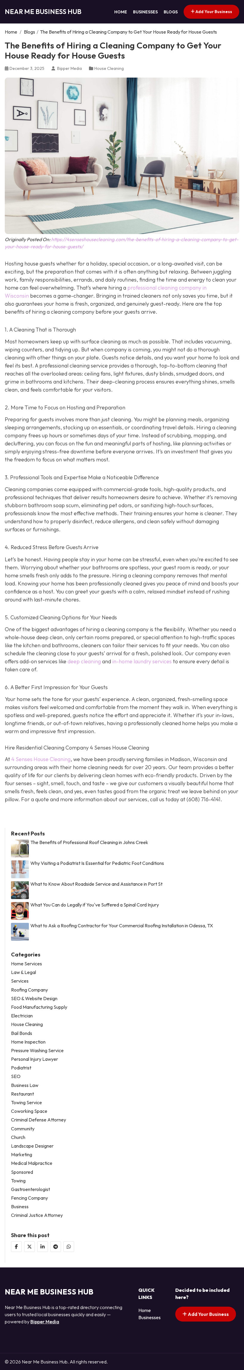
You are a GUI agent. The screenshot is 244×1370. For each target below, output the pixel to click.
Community (23, 1129)
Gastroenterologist (30, 1189)
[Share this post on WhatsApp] (68, 1246)
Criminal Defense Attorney (38, 1120)
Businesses (145, 12)
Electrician (22, 1016)
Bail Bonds (21, 1033)
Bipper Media (44, 1322)
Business (20, 1206)
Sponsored (22, 1172)
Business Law (24, 1085)
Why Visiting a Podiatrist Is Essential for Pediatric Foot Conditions (97, 863)
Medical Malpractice (31, 1163)
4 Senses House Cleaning (41, 759)
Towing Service (26, 1102)
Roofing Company (29, 990)
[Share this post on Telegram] (55, 1246)
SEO (16, 1076)
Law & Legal (23, 972)
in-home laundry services (142, 661)
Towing (18, 1181)
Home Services (26, 964)
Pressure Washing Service (37, 1050)
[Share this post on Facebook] (16, 1246)
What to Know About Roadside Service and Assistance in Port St (96, 884)
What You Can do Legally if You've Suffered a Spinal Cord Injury (94, 905)
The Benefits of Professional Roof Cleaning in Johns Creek (89, 842)
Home (120, 12)
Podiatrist (21, 1068)
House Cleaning (109, 68)
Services (20, 981)
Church (18, 1137)
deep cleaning (84, 661)
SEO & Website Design (34, 998)
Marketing (21, 1154)
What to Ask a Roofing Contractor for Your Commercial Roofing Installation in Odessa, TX (121, 925)
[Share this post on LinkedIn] (42, 1246)
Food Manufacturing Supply (39, 1007)
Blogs (171, 12)
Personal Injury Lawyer (34, 1059)
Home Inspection (28, 1042)
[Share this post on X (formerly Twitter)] (29, 1246)
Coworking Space (29, 1111)
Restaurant (22, 1094)
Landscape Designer (32, 1146)
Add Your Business (213, 11)
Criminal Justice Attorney (37, 1215)
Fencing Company (29, 1198)
